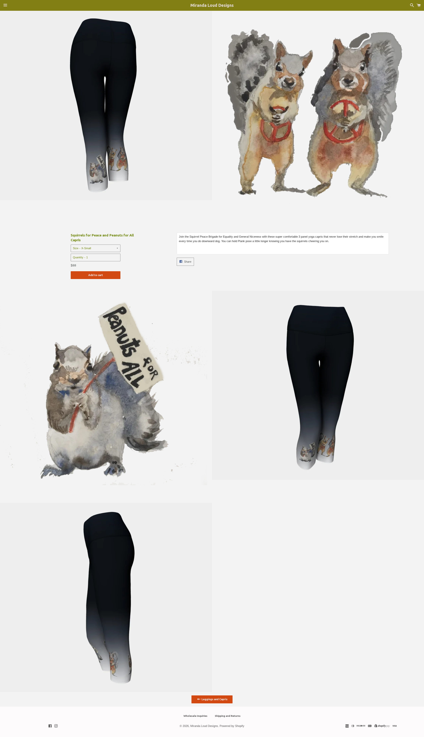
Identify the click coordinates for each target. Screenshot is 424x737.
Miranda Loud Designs (212, 5)
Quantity (78, 257)
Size (75, 248)
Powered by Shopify (232, 726)
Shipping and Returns (227, 715)
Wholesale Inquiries (195, 715)
